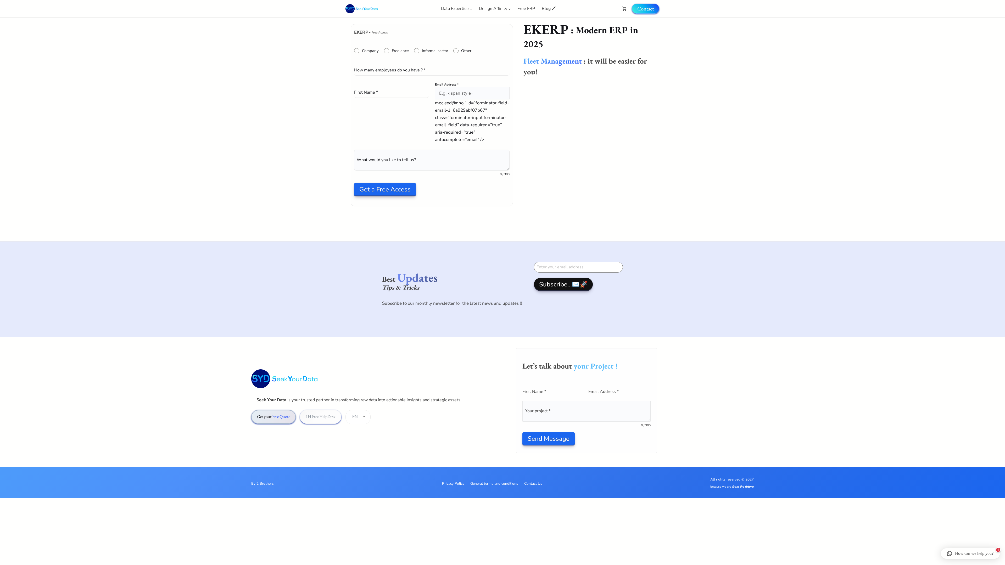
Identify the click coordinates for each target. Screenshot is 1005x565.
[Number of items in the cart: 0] (624, 8)
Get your (273, 416)
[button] (970, 553)
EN (355, 417)
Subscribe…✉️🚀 (563, 284)
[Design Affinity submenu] (509, 8)
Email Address (447, 84)
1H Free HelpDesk (321, 416)
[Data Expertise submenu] (471, 8)
